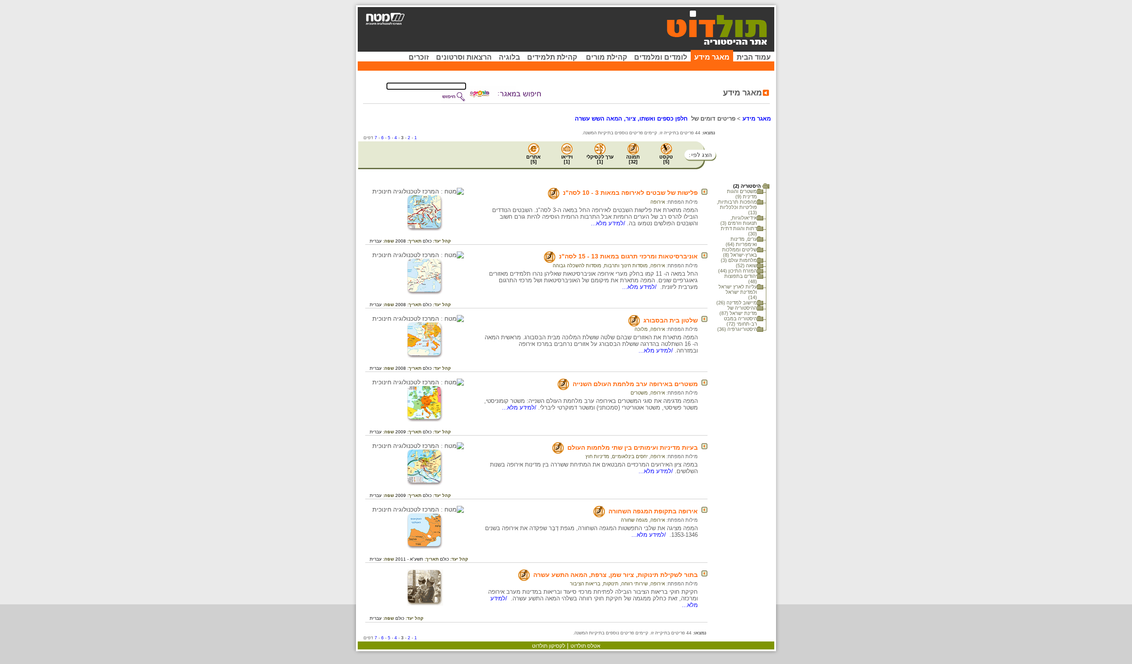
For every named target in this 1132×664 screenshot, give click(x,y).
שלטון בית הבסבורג (670, 320)
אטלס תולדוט (585, 646)
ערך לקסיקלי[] (600, 159)
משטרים (639, 392)
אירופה (657, 202)
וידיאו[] (567, 159)
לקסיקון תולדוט (548, 646)
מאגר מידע (712, 57)
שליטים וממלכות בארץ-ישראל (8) (739, 252)
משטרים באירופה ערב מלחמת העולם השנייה (635, 383)
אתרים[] (533, 159)
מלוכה (641, 329)
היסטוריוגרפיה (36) (737, 329)
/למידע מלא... (609, 223)
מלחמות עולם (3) (739, 260)
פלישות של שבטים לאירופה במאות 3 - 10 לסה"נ (630, 192)
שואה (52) (746, 265)
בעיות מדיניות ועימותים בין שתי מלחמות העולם (632, 447)
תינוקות (611, 583)
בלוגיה (509, 57)
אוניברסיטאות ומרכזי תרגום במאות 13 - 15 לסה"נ (628, 256)
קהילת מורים (606, 57)
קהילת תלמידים (552, 57)
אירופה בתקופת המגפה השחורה (653, 511)
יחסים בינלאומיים (630, 456)
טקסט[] (666, 159)
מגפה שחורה (634, 520)
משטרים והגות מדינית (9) (742, 194)
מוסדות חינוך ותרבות (626, 265)
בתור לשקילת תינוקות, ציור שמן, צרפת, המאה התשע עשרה (615, 574)
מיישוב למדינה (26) (736, 302)
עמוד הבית (754, 57)
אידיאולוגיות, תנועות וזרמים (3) (738, 220)
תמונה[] (633, 159)
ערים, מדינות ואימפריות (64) (741, 241)
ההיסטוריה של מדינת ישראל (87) (738, 310)
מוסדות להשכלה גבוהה (577, 265)
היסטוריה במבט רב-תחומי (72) (740, 321)
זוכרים (419, 57)
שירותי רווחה (634, 583)
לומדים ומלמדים (660, 57)
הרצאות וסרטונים (464, 57)
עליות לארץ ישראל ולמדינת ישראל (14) (738, 292)
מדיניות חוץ (597, 456)
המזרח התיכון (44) (737, 270)
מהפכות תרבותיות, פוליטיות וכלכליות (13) (737, 207)
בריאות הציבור (585, 583)
